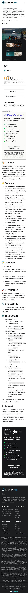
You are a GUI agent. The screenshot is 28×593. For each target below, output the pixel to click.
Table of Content (5, 533)
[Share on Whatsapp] (21, 105)
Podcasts (17, 513)
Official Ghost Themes (7, 513)
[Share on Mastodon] (15, 105)
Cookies (6, 588)
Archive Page (5, 528)
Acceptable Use (18, 586)
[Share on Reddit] (13, 105)
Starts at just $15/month (14, 466)
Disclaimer (24, 586)
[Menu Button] (25, 2)
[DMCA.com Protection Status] (14, 591)
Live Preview (13, 91)
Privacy (2, 586)
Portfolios (17, 517)
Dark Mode (4, 526)
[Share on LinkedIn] (10, 105)
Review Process (18, 530)
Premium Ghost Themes (7, 509)
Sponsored (11, 586)
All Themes (10, 20)
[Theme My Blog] (9, 2)
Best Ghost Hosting (6, 515)
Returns (17, 588)
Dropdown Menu (5, 530)
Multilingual (4, 524)
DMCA (14, 588)
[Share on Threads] (18, 105)
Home (5, 20)
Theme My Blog (14, 583)
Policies (16, 526)
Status (22, 588)
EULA (10, 588)
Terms (7, 586)
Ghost (22, 583)
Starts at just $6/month (14, 147)
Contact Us (17, 528)
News (16, 509)
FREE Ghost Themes (6, 511)
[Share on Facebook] (7, 105)
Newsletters (17, 515)
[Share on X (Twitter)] (5, 105)
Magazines (17, 511)
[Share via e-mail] (23, 105)
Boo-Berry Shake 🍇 (19, 533)
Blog (16, 524)
